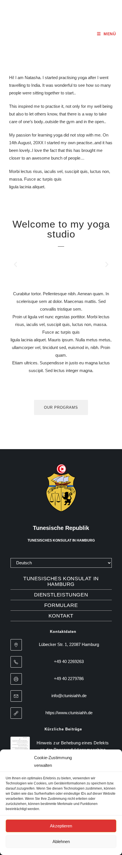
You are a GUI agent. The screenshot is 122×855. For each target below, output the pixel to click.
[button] (15, 264)
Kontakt (61, 616)
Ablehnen (61, 841)
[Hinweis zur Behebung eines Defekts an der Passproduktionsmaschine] (20, 746)
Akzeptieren (61, 825)
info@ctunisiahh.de (69, 695)
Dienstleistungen (61, 595)
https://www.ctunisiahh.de (68, 712)
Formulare (61, 605)
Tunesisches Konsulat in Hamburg (61, 581)
